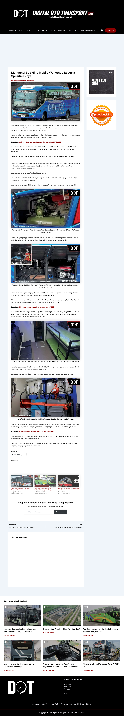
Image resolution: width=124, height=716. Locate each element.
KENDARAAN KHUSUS (88, 30)
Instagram (67, 684)
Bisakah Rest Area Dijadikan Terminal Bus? (61, 629)
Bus (5, 635)
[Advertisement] (62, 48)
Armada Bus (87, 635)
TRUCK (44, 30)
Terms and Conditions (68, 704)
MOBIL (29, 30)
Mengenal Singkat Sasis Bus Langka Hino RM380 (36, 307)
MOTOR (36, 30)
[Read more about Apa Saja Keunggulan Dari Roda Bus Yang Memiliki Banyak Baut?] (101, 615)
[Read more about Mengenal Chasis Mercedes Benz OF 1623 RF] (101, 650)
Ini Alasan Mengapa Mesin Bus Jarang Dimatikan (36, 431)
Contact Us (44, 704)
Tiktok (66, 694)
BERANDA (12, 30)
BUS (76, 30)
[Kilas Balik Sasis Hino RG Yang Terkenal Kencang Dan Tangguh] (45, 481)
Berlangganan (60, 512)
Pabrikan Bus (11, 635)
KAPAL (70, 30)
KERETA (52, 30)
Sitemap (89, 704)
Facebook (67, 687)
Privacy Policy (54, 704)
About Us (35, 704)
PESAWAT (61, 30)
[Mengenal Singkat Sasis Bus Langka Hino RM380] (68, 481)
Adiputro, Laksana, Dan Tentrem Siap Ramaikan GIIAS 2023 (40, 142)
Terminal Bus (50, 632)
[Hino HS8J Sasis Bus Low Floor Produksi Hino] (22, 481)
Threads (67, 689)
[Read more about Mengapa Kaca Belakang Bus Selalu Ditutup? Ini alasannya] (22, 650)
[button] (102, 30)
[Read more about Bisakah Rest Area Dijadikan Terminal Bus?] (62, 615)
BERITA (21, 30)
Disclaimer (81, 704)
